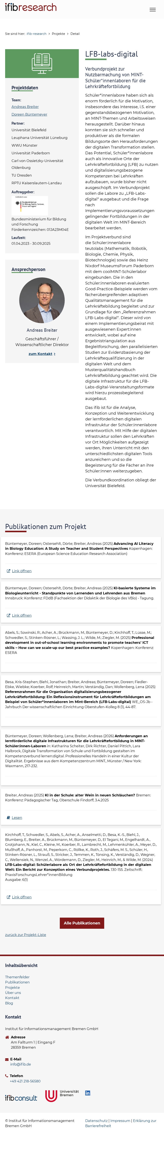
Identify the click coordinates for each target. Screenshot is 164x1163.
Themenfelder (17, 977)
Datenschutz (96, 1121)
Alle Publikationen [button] (82, 923)
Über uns (13, 993)
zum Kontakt (40, 354)
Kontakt (12, 998)
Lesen (17, 817)
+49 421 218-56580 (25, 1081)
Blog (9, 1003)
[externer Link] (22, 1098)
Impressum (120, 1121)
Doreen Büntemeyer (29, 114)
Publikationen (17, 982)
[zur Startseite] (30, 7)
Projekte (12, 987)
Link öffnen (22, 571)
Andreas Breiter (25, 107)
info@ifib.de (20, 1064)
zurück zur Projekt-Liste (25, 935)
